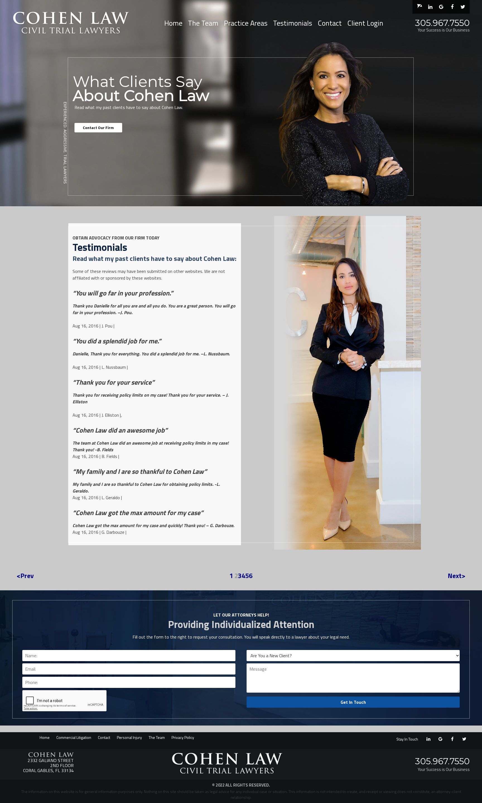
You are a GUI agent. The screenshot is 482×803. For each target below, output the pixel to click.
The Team (203, 23)
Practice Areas (245, 23)
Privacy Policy (183, 737)
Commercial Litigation (73, 737)
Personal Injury (129, 737)
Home (173, 23)
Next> (457, 576)
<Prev (25, 576)
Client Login (365, 23)
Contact (330, 23)
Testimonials (292, 23)
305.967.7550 (442, 22)
